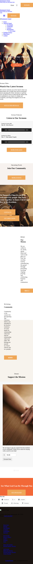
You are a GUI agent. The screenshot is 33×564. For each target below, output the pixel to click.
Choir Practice (7, 554)
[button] (14, 470)
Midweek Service (8, 550)
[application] (16, 130)
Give (4, 542)
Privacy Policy (7, 537)
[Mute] (29, 130)
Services (5, 532)
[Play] (3, 130)
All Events (6, 549)
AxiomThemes (9, 560)
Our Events (6, 535)
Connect (5, 529)
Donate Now (7, 459)
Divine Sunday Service (9, 546)
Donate (5, 526)
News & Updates (8, 544)
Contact (5, 540)
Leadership (6, 531)
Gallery (5, 538)
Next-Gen (6, 525)
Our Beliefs (6, 528)
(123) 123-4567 (8, 516)
